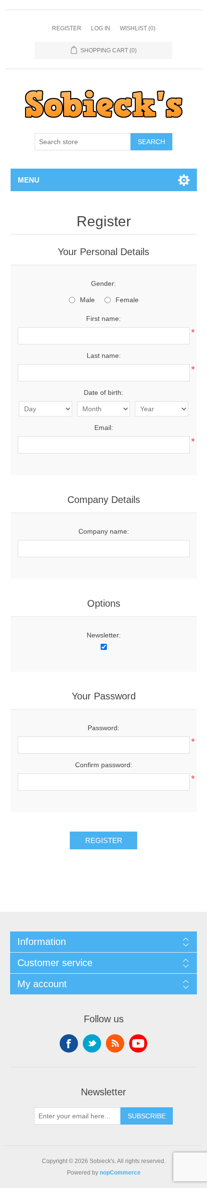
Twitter (92, 1043)
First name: (103, 318)
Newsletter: (104, 635)
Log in (100, 28)
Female (127, 300)
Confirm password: (103, 765)
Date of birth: (103, 392)
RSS (115, 1043)
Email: (103, 427)
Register (66, 28)
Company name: (103, 531)
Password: (103, 728)
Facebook (69, 1043)
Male (87, 300)
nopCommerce (120, 1172)
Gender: (103, 283)
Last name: (104, 355)
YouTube (138, 1043)
